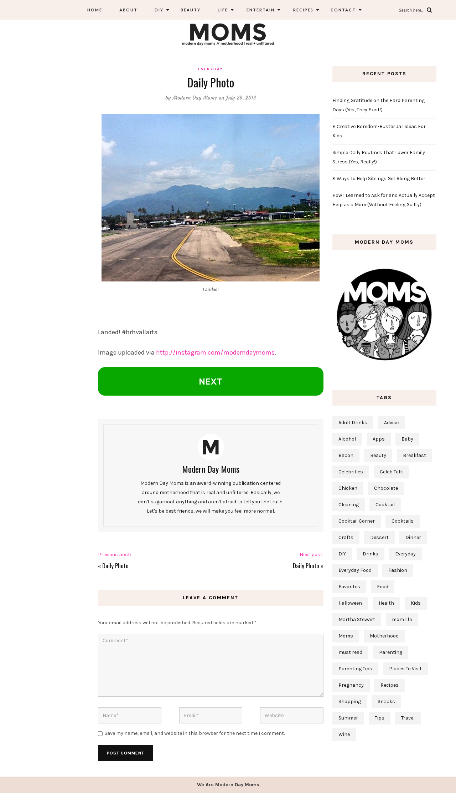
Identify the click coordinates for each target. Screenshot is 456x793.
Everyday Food (355, 570)
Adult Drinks (352, 423)
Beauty (191, 9)
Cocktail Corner (356, 521)
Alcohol (347, 439)
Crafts (345, 537)
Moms (345, 636)
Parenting (390, 652)
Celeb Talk (391, 472)
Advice (391, 423)
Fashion (397, 570)
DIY (159, 9)
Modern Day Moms (195, 98)
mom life (402, 619)
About (128, 9)
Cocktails (403, 521)
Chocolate (386, 488)
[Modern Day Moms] (228, 33)
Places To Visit (405, 669)
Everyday (210, 69)
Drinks (370, 554)
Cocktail (385, 505)
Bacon (345, 455)
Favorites (349, 587)
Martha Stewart (356, 619)
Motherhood (384, 636)
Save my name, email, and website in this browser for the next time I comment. (194, 733)
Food (382, 587)
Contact (343, 9)
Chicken (347, 488)
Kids (416, 603)
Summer (348, 718)
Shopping (349, 701)
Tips (379, 718)
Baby (407, 439)
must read (350, 652)
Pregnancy (351, 685)
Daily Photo (115, 565)
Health (386, 603)
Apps (379, 439)
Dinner (413, 537)
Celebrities (350, 472)
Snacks (386, 701)
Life (223, 9)
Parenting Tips (355, 669)
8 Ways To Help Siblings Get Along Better (378, 179)
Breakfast (414, 455)
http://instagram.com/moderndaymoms (215, 352)
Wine (344, 734)
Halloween (350, 603)
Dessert (379, 537)
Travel (408, 718)
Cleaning (348, 505)
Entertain (260, 9)
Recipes (303, 9)
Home (94, 9)
